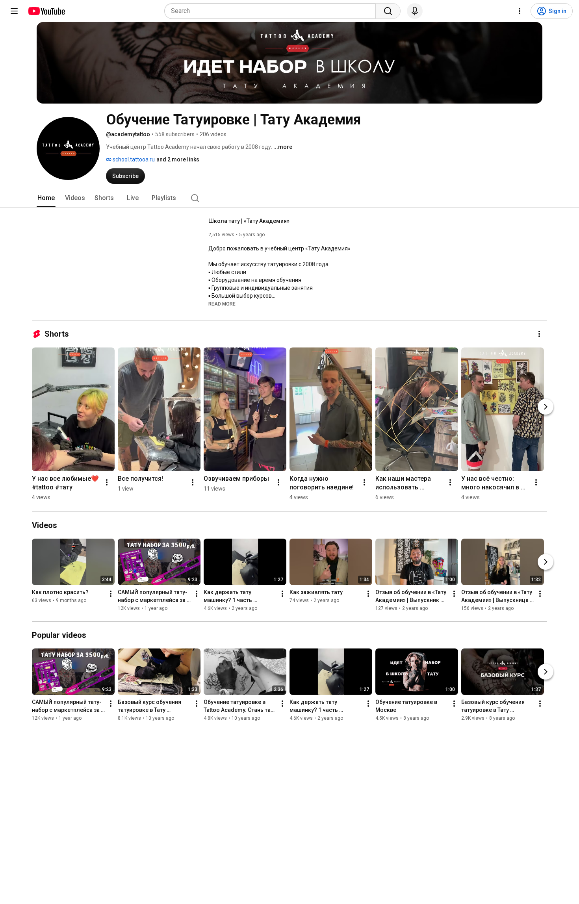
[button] (222, 304)
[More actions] (539, 334)
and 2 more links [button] (177, 159)
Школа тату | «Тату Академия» (249, 221)
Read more (222, 304)
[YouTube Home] (46, 11)
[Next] (545, 407)
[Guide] (14, 11)
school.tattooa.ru (133, 159)
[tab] (46, 198)
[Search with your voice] (415, 11)
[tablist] (289, 198)
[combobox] (272, 11)
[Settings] (519, 11)
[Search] (388, 11)
